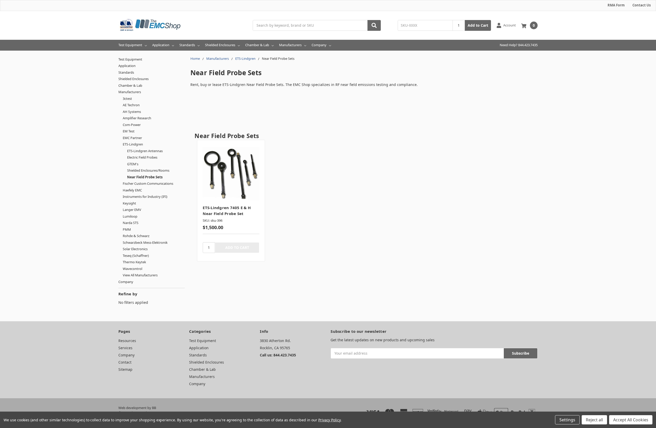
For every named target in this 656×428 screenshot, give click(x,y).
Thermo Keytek (134, 262)
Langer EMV (132, 209)
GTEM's (132, 164)
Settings (567, 420)
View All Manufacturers (140, 275)
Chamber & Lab (257, 45)
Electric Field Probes (142, 157)
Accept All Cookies (630, 420)
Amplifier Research (137, 118)
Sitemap (125, 369)
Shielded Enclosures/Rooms (148, 170)
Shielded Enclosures (220, 45)
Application (160, 45)
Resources (127, 340)
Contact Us (641, 5)
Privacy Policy (329, 419)
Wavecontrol (132, 268)
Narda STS (130, 222)
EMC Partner (132, 137)
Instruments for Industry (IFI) (145, 196)
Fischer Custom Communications (148, 183)
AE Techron (131, 105)
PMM (127, 229)
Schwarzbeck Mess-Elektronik (145, 242)
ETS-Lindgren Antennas (145, 151)
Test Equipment (130, 45)
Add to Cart (478, 25)
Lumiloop (130, 216)
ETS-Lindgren (133, 144)
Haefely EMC (132, 190)
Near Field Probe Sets (144, 177)
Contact (124, 362)
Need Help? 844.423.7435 (519, 45)
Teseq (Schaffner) (136, 255)
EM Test (129, 131)
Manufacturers (290, 45)
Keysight (129, 203)
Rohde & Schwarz (136, 236)
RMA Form (616, 5)
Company (319, 45)
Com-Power (132, 124)
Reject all (594, 420)
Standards (187, 45)
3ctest (127, 98)
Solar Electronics (135, 249)
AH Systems (132, 111)
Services (125, 347)
